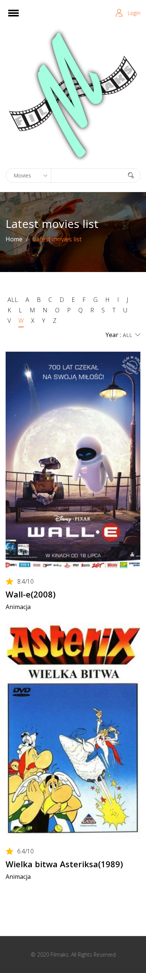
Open (20, 17)
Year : (113, 335)
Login (134, 12)
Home (14, 239)
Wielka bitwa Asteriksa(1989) (64, 863)
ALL (12, 300)
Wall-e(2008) (30, 594)
